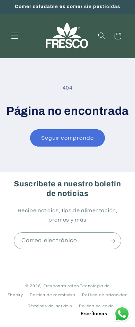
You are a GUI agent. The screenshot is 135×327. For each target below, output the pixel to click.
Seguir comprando (67, 138)
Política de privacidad (104, 295)
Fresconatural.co (61, 286)
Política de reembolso (52, 295)
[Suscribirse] (113, 240)
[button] (14, 36)
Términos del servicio (50, 306)
